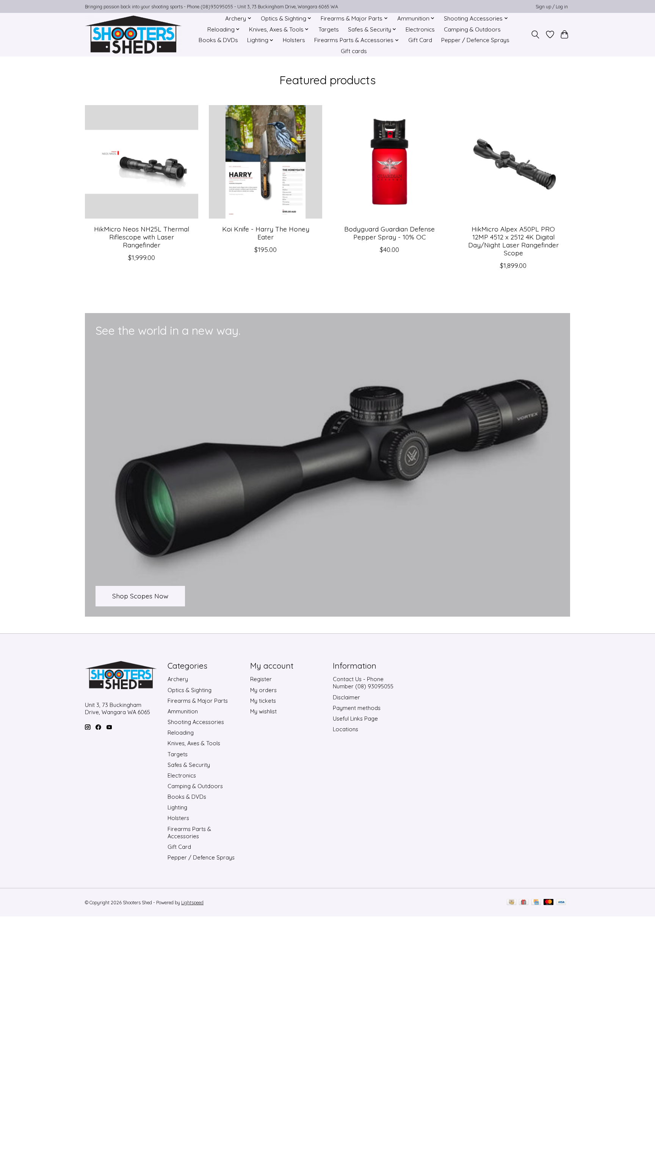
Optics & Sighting (190, 690)
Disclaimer (346, 697)
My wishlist (263, 711)
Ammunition (183, 711)
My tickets (263, 700)
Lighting (177, 807)
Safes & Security (189, 764)
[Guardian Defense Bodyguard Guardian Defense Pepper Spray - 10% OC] (389, 162)
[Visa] (561, 902)
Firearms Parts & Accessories (189, 832)
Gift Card (420, 40)
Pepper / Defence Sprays (475, 40)
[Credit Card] (536, 902)
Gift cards (354, 51)
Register (261, 679)
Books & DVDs (218, 40)
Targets (328, 29)
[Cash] (511, 902)
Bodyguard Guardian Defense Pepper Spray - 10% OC (389, 232)
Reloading (181, 732)
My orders (263, 690)
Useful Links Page (355, 718)
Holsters (294, 40)
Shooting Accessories (196, 722)
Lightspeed (192, 902)
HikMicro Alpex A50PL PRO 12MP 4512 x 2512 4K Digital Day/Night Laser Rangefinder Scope (513, 240)
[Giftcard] (523, 902)
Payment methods (357, 708)
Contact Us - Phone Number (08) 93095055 (363, 682)
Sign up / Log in (552, 6)
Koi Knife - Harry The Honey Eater (265, 232)
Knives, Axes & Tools (194, 743)
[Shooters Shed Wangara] (133, 35)
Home (208, 18)
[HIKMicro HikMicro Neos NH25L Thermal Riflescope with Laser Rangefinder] (141, 162)
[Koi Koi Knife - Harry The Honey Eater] (265, 162)
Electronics (420, 29)
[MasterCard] (548, 902)
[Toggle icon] (535, 34)
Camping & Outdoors (472, 29)
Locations (345, 729)
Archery (178, 679)
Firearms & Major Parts (198, 700)
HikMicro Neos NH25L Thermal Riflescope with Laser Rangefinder (141, 236)
